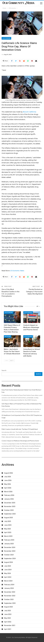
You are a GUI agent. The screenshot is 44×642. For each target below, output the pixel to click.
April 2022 (7, 622)
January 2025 (9, 544)
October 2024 (9, 555)
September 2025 (10, 514)
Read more (25, 437)
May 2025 (7, 529)
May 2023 (7, 618)
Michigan (8, 336)
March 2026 (8, 491)
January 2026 (9, 499)
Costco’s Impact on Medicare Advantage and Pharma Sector (20, 441)
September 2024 (10, 558)
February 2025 (9, 540)
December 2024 (9, 547)
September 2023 (10, 603)
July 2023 (7, 610)
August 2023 (8, 607)
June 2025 (7, 525)
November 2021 (9, 625)
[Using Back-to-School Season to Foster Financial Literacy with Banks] (31, 341)
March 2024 (8, 581)
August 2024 (8, 562)
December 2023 (9, 592)
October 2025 (9, 510)
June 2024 (7, 569)
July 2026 (7, 476)
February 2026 (9, 495)
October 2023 (9, 599)
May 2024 (7, 573)
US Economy (6, 38)
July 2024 (7, 566)
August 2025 (8, 517)
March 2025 (8, 536)
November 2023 (9, 596)
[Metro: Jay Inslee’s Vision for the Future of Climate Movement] (12, 341)
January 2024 (9, 588)
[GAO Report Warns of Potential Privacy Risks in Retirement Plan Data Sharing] (12, 317)
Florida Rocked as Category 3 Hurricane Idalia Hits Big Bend (34, 291)
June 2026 (7, 480)
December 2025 (9, 503)
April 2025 (7, 532)
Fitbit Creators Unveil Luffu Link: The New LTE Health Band (20, 429)
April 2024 (7, 577)
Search (4, 370)
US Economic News (17, 270)
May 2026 (7, 484)
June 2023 (7, 614)
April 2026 (7, 488)
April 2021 (7, 629)
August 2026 (8, 473)
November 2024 (9, 551)
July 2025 (7, 521)
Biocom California (29, 112)
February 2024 (9, 584)
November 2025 (9, 506)
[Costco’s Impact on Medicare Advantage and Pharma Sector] (31, 317)
